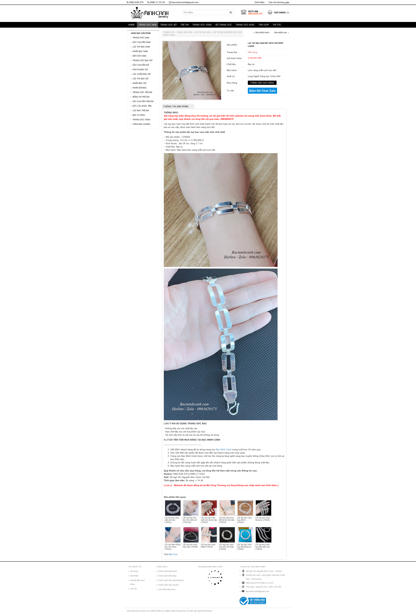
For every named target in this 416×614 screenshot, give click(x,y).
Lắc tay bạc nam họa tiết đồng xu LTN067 (244, 546)
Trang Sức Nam (147, 25)
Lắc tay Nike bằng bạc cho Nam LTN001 (173, 546)
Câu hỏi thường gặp (279, 2)
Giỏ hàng (134, 571)
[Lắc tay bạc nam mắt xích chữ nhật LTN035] (191, 70)
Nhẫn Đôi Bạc (140, 88)
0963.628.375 (136, 2)
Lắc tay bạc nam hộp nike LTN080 (190, 545)
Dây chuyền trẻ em (143, 101)
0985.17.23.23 (157, 2)
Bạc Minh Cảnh (224, 449)
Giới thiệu (260, 2)
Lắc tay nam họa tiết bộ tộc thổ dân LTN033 (227, 520)
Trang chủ (168, 32)
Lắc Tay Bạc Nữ (141, 79)
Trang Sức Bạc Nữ (142, 60)
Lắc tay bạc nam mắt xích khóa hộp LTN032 (209, 520)
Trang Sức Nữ (168, 25)
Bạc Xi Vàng (139, 115)
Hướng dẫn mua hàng (137, 582)
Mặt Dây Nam (139, 56)
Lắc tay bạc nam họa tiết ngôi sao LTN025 (262, 546)
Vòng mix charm (141, 124)
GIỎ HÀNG (280, 12)
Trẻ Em (185, 25)
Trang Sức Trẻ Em (142, 92)
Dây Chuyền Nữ (141, 65)
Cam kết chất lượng (166, 589)
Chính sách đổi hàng (167, 576)
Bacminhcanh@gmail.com (257, 591)
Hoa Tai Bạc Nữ (140, 69)
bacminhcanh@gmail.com (185, 2)
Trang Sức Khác (245, 25)
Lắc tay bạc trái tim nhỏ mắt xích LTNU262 (190, 520)
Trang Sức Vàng (202, 25)
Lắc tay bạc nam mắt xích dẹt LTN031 (172, 520)
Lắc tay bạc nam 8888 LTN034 (208, 545)
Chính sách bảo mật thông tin (171, 580)
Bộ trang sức (223, 25)
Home (131, 25)
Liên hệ (133, 589)
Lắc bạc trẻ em (141, 110)
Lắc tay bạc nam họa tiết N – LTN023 (244, 520)
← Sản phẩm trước (261, 32)
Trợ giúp (264, 25)
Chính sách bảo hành (167, 571)
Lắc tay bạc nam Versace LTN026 (262, 519)
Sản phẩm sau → (281, 32)
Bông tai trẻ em (141, 97)
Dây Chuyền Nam (141, 42)
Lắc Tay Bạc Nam (202, 32)
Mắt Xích (173, 554)
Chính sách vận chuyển (168, 585)
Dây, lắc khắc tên (142, 106)
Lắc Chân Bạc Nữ (142, 74)
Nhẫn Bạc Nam (140, 51)
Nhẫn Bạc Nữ (139, 83)
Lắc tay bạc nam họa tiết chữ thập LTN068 (226, 546)
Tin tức (277, 25)
